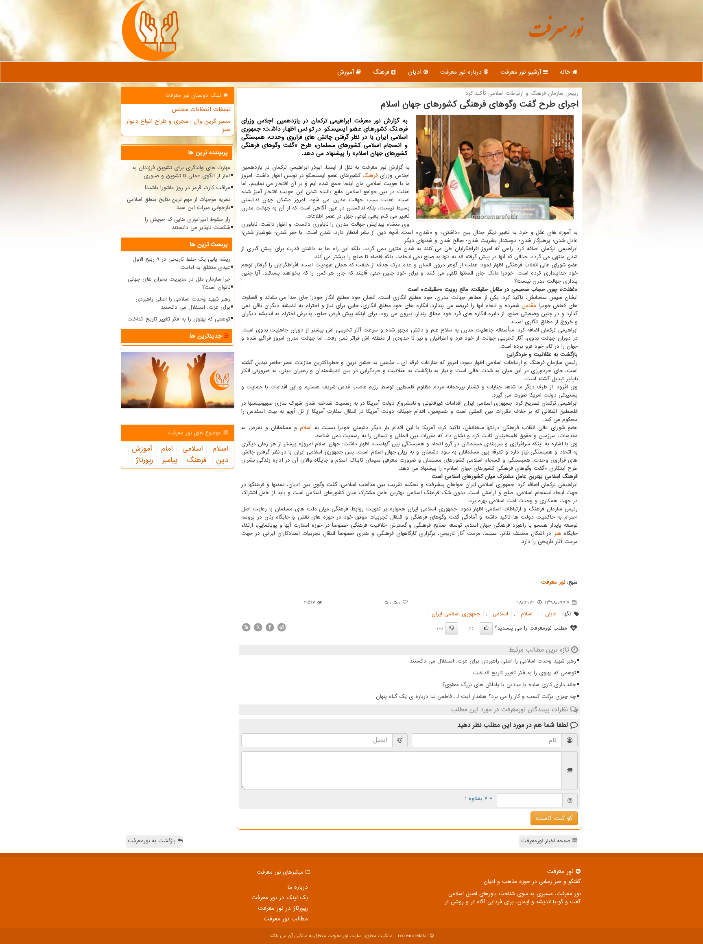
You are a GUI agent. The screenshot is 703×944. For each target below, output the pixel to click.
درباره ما (297, 887)
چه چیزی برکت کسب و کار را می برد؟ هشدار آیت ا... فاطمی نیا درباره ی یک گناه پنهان (476, 696)
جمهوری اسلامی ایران (456, 614)
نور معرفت (555, 34)
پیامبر (169, 460)
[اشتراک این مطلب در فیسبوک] (270, 627)
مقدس (529, 306)
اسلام (306, 428)
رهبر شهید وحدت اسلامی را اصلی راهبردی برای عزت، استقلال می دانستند (493, 661)
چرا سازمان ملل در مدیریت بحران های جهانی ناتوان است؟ (179, 283)
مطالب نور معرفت (286, 918)
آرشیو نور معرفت (521, 72)
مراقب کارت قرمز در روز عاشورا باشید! (187, 188)
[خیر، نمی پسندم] (451, 628)
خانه (566, 72)
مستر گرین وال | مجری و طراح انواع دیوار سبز (178, 125)
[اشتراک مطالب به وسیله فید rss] (246, 627)
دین (222, 460)
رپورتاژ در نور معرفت (283, 908)
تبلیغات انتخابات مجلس (201, 109)
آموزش (346, 72)
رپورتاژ (144, 460)
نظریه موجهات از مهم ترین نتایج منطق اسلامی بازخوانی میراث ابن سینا (178, 203)
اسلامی (500, 614)
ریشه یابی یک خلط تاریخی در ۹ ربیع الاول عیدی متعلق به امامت (181, 263)
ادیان (416, 72)
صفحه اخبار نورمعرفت (546, 841)
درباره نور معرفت (462, 72)
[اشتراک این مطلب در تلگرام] (281, 627)
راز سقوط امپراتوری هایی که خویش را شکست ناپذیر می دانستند (187, 223)
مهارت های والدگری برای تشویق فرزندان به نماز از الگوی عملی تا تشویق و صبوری (181, 172)
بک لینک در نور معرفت (279, 897)
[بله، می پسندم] (486, 628)
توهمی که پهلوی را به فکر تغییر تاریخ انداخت (524, 673)
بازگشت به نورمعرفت (153, 841)
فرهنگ (382, 72)
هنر (557, 533)
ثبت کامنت (551, 818)
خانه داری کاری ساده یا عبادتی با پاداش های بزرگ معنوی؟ (509, 685)
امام (167, 449)
